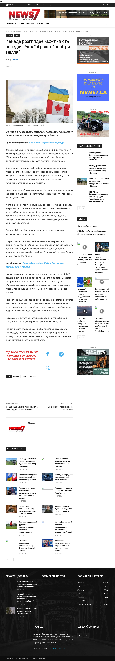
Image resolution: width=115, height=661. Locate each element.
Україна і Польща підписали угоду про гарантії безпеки (63, 508)
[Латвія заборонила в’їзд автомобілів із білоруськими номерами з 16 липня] (82, 181)
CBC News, (34, 142)
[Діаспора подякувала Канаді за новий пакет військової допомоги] (11, 477)
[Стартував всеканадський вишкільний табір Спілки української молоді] (11, 543)
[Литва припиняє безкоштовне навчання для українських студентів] (82, 155)
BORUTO (80, 231)
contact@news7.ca (57, 648)
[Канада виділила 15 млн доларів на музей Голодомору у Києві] (10, 610)
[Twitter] (107, 5)
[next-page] (12, 559)
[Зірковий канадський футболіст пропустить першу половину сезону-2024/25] (11, 525)
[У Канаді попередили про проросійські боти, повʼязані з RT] (47, 477)
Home (95, 226)
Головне (26, 31)
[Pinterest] (43, 73)
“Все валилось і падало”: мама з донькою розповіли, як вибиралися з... (102, 294)
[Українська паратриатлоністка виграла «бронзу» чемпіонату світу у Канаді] (47, 543)
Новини (17, 31)
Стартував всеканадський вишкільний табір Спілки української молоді (27, 546)
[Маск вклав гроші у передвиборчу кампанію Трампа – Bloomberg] (10, 584)
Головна (9, 31)
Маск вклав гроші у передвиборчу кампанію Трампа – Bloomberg (27, 584)
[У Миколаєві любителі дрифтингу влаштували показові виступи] (84, 311)
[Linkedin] (55, 73)
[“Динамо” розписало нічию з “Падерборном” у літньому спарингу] (84, 282)
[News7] (17, 428)
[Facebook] (103, 5)
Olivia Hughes (83, 226)
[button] (106, 23)
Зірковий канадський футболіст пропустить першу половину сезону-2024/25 (28, 527)
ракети (24, 377)
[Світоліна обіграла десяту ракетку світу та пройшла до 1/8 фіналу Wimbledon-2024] (102, 311)
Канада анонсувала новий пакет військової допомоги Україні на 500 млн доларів (27, 493)
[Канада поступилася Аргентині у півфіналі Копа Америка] (47, 491)
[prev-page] (7, 559)
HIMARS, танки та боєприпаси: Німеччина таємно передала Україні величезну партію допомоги (98, 196)
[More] (69, 73)
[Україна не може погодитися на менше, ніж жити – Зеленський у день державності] (84, 247)
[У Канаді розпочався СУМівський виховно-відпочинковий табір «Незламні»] (11, 461)
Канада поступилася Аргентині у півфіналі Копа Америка (63, 490)
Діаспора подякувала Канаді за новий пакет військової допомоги (28, 477)
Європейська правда (53, 142)
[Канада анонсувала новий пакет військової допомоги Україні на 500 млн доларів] (11, 491)
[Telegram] (62, 73)
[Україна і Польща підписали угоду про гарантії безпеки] (47, 509)
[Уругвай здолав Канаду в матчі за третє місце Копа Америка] (47, 461)
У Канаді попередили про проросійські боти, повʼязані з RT (64, 477)
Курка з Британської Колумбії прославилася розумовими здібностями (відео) (63, 527)
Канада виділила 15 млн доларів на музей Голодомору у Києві (27, 611)
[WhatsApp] (49, 73)
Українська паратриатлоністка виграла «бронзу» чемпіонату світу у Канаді (63, 546)
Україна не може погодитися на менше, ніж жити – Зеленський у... (84, 260)
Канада (17, 35)
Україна (33, 377)
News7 (16, 59)
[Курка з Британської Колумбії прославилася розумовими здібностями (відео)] (47, 525)
